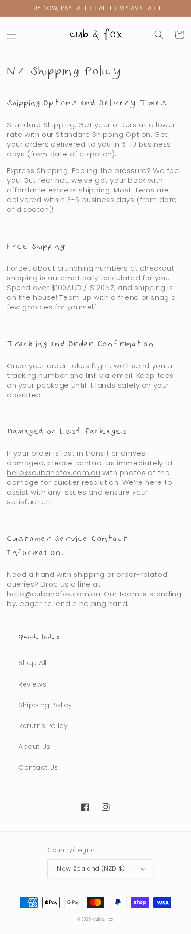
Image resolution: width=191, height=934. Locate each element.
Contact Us (38, 767)
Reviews (32, 684)
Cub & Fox (103, 919)
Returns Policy (43, 725)
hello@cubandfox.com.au (53, 472)
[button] (11, 35)
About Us (35, 746)
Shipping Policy (45, 705)
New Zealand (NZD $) (91, 868)
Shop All (33, 663)
